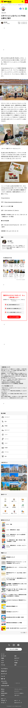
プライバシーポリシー (18, 689)
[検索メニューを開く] (22, 2)
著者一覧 (3, 678)
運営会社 (2, 689)
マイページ (18, 683)
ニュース (3, 676)
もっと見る (23, 632)
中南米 (6, 425)
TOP (2, 4)
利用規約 (2, 691)
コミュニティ (4, 681)
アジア (6, 443)
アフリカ (6, 452)
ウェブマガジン (4, 668)
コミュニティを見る (14, 317)
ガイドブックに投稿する (18, 693)
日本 (6, 456)
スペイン (10, 4)
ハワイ (6, 434)
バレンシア (15, 4)
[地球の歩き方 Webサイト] (6, 1)
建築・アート (14, 501)
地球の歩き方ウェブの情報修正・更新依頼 (11, 382)
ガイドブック (4, 673)
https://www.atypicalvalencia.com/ (13, 202)
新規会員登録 (4, 683)
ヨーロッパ (6, 4)
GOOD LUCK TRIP (5, 685)
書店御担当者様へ (4, 693)
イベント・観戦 (5, 507)
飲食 (5, 501)
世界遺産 (14, 507)
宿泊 (23, 501)
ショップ (22, 513)
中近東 (6, 447)
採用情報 (2, 695)
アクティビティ (5, 513)
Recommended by (19, 279)
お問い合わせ (16, 695)
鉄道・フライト (14, 513)
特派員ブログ (20, 4)
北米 (6, 421)
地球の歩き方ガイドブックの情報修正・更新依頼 (12, 383)
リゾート (6, 438)
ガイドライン (16, 691)
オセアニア (7, 430)
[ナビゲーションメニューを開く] (26, 1)
